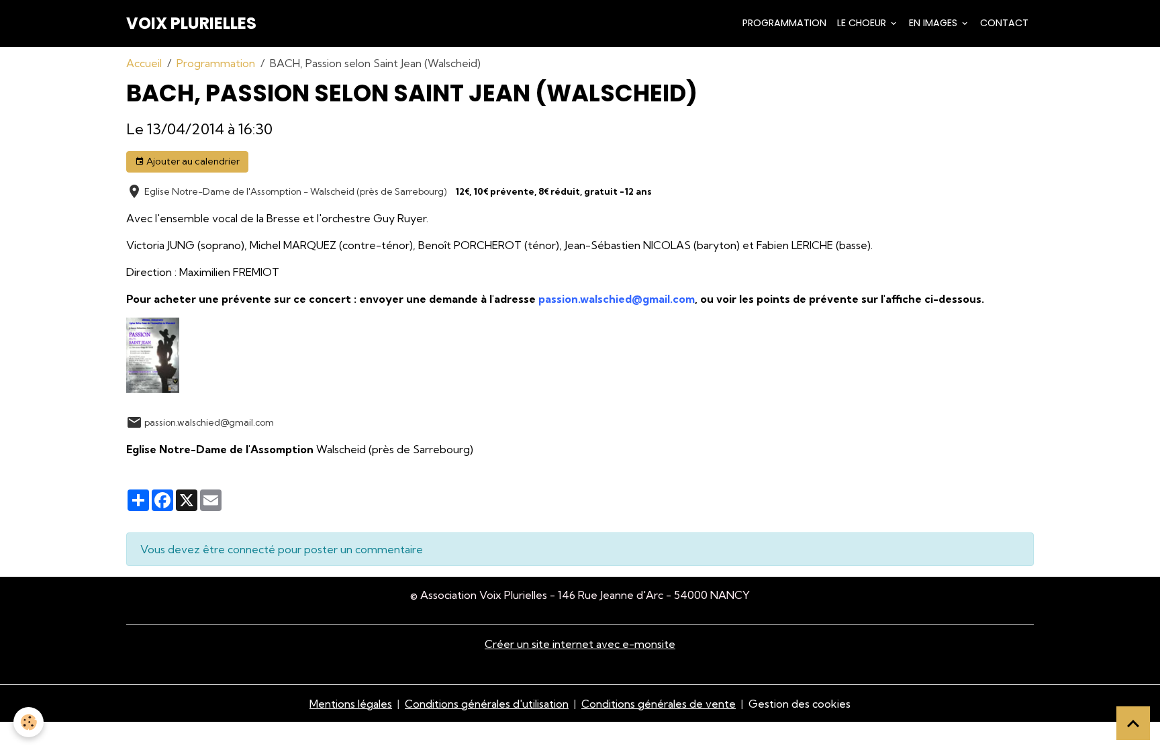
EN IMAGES (934, 23)
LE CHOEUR (863, 23)
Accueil (144, 63)
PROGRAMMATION (784, 23)
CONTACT (1004, 23)
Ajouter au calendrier (192, 161)
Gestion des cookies (799, 703)
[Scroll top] (1133, 723)
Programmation (216, 63)
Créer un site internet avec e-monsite (580, 644)
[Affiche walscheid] (152, 354)
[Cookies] (28, 722)
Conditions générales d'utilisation (487, 703)
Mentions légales (350, 703)
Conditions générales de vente (658, 703)
